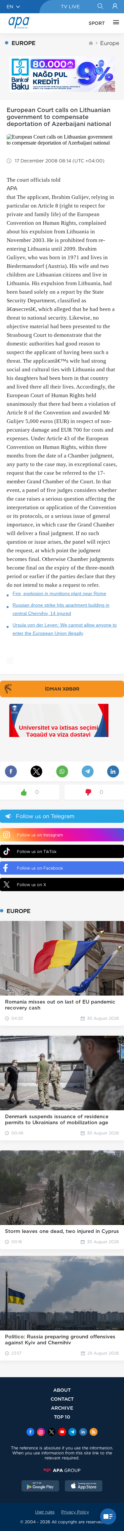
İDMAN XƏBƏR (62, 689)
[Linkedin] (83, 1432)
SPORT (97, 23)
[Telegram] (72, 1432)
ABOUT (62, 1390)
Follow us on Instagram (40, 834)
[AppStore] (84, 1486)
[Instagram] (41, 1432)
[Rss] (94, 1432)
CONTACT (62, 1399)
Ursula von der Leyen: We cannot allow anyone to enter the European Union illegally (65, 629)
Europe (109, 43)
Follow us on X (31, 884)
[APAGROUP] (62, 1470)
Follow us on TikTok (37, 851)
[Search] (100, 6)
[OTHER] (114, 23)
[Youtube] (62, 1432)
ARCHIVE (62, 1408)
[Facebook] (30, 1432)
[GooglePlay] (40, 1486)
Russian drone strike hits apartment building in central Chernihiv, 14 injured (61, 609)
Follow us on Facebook (40, 868)
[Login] (114, 6)
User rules (45, 1511)
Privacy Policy (75, 1511)
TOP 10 (62, 1417)
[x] (52, 1432)
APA (12, 188)
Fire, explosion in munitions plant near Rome (59, 593)
